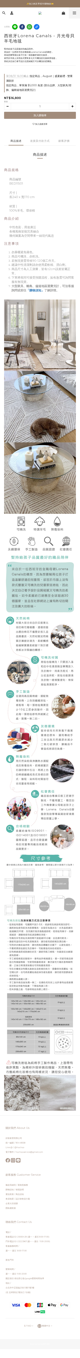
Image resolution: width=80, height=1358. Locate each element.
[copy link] (36, 27)
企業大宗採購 (12, 1203)
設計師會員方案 (23, 1199)
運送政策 (10, 1194)
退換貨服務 (23, 1185)
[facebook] (22, 27)
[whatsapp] (29, 27)
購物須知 (10, 1189)
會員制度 (10, 1199)
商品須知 (20, 1194)
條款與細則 (11, 1185)
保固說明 (20, 1189)
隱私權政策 (11, 1208)
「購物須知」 (35, 290)
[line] (15, 27)
